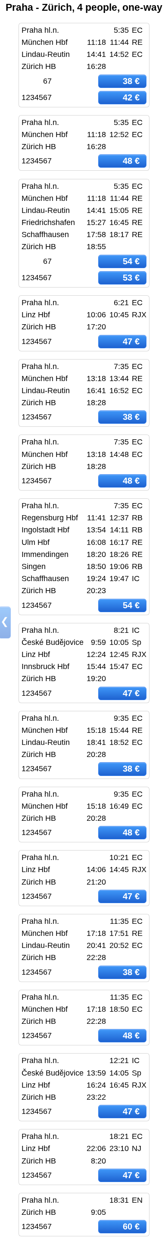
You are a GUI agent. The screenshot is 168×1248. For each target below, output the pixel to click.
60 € (131, 1226)
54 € (131, 261)
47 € (131, 341)
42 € (131, 97)
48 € (131, 161)
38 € (131, 81)
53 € (131, 277)
